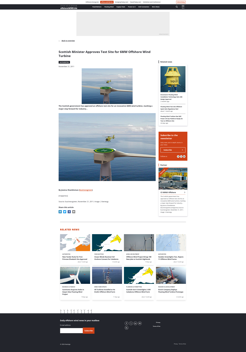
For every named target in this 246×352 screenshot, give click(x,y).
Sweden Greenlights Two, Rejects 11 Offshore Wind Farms (170, 258)
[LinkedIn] (184, 156)
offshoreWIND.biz (107, 2)
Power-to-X (131, 7)
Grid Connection (143, 7)
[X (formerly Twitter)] (181, 156)
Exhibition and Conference (151, 2)
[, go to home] (68, 7)
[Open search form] (177, 7)
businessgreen (86, 190)
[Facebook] (178, 156)
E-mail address (65, 325)
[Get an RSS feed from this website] (126, 328)
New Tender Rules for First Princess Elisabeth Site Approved (74, 258)
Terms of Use (156, 326)
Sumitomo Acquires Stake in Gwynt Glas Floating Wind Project (73, 292)
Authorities (64, 62)
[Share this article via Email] (73, 211)
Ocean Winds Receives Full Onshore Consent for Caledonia (106, 258)
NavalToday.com (135, 2)
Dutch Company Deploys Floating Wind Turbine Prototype (170, 291)
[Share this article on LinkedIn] (60, 211)
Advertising (181, 2)
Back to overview (68, 41)
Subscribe (168, 150)
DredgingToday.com (121, 2)
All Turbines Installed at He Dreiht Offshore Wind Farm (104, 291)
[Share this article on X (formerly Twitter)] (64, 211)
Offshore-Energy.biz (92, 2)
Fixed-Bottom (96, 7)
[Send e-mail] (140, 323)
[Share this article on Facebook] (69, 211)
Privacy (158, 322)
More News (156, 7)
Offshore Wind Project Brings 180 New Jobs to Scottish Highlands (138, 258)
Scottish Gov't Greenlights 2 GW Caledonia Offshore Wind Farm (138, 291)
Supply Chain (120, 7)
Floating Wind (109, 7)
